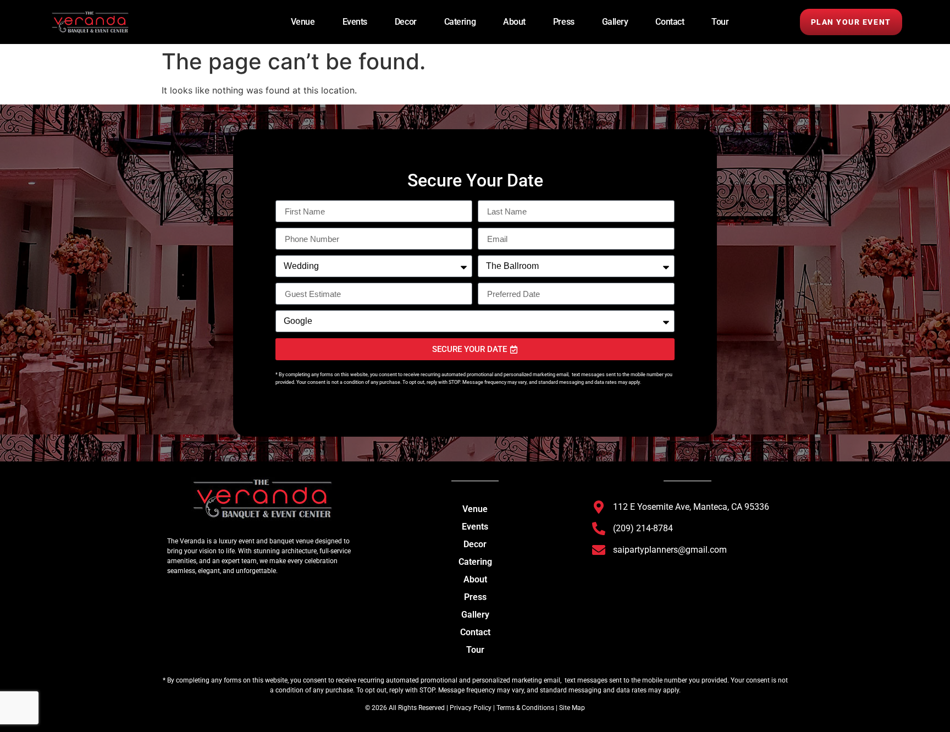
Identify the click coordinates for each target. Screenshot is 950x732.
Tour (719, 21)
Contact (669, 21)
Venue (303, 21)
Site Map (572, 708)
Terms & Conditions (525, 708)
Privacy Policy (469, 708)
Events (355, 21)
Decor (406, 21)
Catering (460, 21)
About (514, 21)
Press (564, 21)
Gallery (615, 21)
